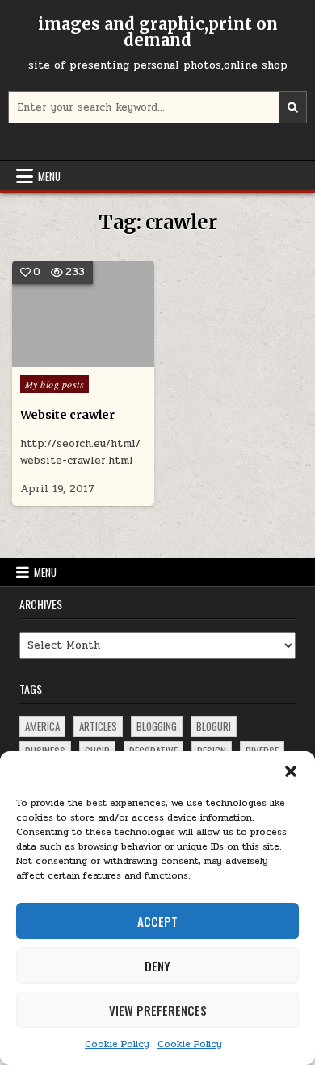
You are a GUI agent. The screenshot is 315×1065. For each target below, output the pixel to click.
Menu (49, 176)
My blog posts (55, 384)
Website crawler (67, 414)
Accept (157, 921)
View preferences (158, 1010)
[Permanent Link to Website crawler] (83, 314)
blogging (156, 726)
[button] (291, 771)
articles (98, 726)
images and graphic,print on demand (158, 32)
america (42, 726)
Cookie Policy (117, 1044)
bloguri (213, 726)
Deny (157, 966)
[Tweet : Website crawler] (60, 358)
